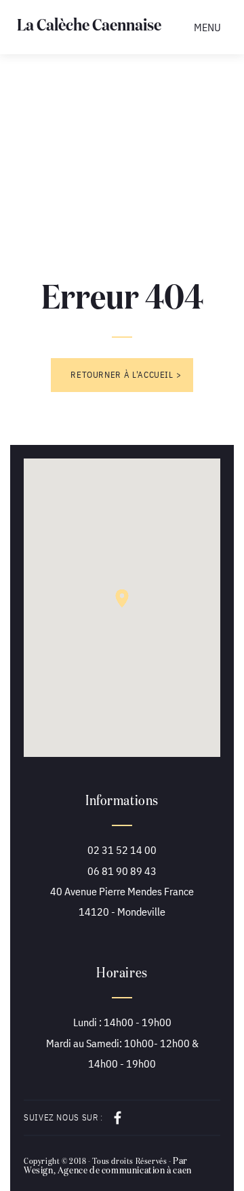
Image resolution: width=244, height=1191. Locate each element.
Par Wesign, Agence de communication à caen (108, 1165)
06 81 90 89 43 (122, 871)
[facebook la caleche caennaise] (113, 1118)
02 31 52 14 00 (122, 850)
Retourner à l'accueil (121, 374)
